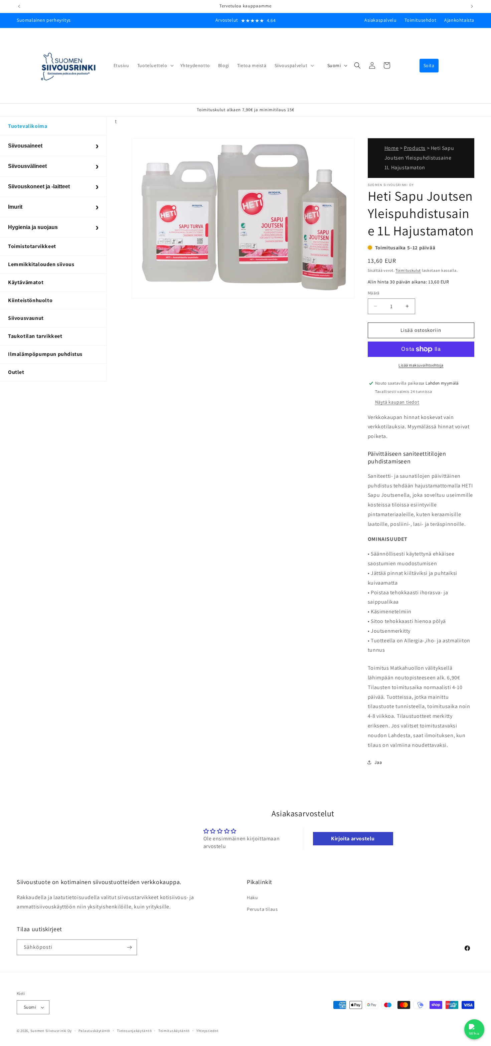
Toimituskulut (408, 270)
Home (391, 148)
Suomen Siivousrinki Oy (51, 1030)
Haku (252, 897)
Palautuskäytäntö (94, 1030)
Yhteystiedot (207, 1030)
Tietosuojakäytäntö (134, 1030)
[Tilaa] (129, 947)
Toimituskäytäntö (174, 1030)
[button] (154, 65)
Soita (429, 65)
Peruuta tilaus (262, 909)
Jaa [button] (378, 762)
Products (415, 148)
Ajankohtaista (459, 20)
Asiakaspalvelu (380, 20)
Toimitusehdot (420, 20)
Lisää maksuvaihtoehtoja (421, 365)
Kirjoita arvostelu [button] (353, 838)
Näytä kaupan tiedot (397, 402)
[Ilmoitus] (472, 6)
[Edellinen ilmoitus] (19, 6)
